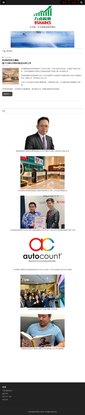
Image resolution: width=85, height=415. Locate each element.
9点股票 (41, 412)
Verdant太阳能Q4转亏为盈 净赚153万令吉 (42, 309)
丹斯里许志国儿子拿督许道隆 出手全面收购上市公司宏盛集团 (42, 348)
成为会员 (5, 400)
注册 (74, 2)
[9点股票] (42, 15)
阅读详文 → (7, 94)
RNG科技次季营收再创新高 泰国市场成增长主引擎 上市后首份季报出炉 (42, 190)
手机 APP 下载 (6, 397)
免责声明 (5, 394)
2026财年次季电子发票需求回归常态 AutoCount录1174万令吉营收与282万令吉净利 (42, 269)
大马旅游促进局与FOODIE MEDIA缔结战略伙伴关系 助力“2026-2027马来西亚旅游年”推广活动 (42, 230)
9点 (5, 57)
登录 (64, 2)
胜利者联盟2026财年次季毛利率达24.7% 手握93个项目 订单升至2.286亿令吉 (42, 151)
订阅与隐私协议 (7, 391)
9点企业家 (8, 57)
